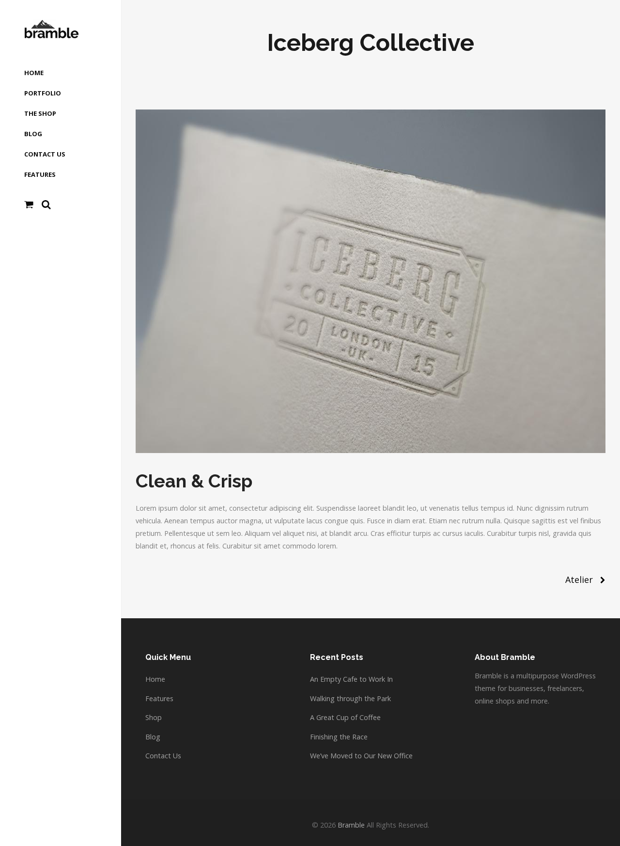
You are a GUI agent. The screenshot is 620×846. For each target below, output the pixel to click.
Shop (153, 717)
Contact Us (163, 755)
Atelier (579, 579)
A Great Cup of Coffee (345, 717)
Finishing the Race (339, 736)
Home (155, 679)
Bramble (351, 825)
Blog (152, 736)
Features (159, 698)
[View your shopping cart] (28, 204)
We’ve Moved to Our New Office (361, 755)
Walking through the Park (350, 698)
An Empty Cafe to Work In (351, 679)
